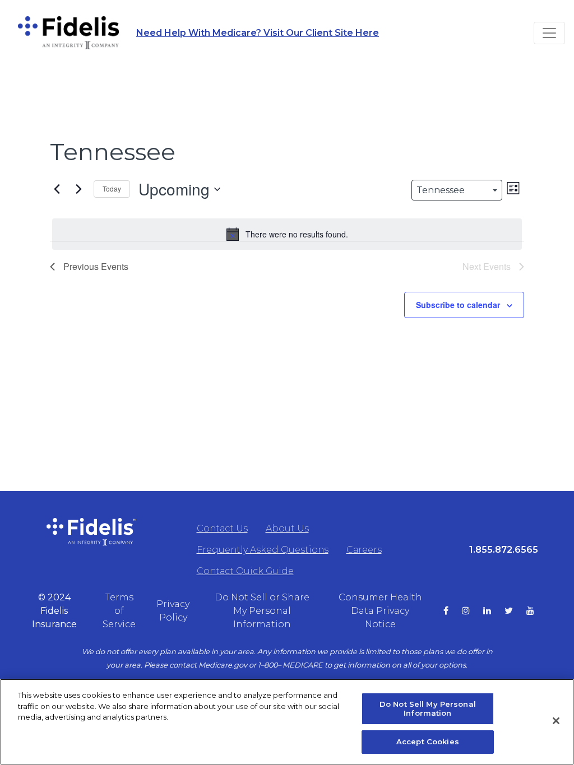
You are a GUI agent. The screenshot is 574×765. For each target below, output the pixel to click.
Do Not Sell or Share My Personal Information (262, 610)
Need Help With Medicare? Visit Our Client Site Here (257, 32)
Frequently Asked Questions (262, 549)
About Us (287, 528)
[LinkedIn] (493, 611)
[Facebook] (452, 611)
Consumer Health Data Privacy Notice (380, 610)
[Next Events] (78, 189)
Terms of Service (119, 610)
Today (112, 188)
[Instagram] (472, 611)
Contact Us (222, 528)
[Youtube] (537, 611)
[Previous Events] (56, 189)
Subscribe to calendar (458, 304)
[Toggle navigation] (549, 33)
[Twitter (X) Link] (515, 611)
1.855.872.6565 (503, 549)
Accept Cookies (427, 741)
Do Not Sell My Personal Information (427, 708)
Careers (364, 549)
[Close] (556, 720)
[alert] (287, 234)
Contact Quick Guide (245, 571)
